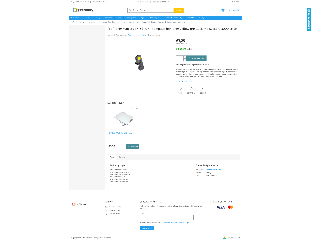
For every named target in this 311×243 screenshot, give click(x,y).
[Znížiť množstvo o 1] (184, 59)
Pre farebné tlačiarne (214, 170)
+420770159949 (114, 210)
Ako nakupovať (142, 2)
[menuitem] (75, 18)
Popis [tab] (112, 157)
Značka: (154, 35)
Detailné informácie (183, 81)
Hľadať (178, 10)
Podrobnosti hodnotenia (137, 35)
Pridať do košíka (198, 58)
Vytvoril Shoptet (234, 238)
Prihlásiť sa (147, 228)
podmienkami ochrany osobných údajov (175, 222)
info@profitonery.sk (116, 206)
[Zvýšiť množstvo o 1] (184, 57)
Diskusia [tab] (122, 157)
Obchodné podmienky (161, 2)
